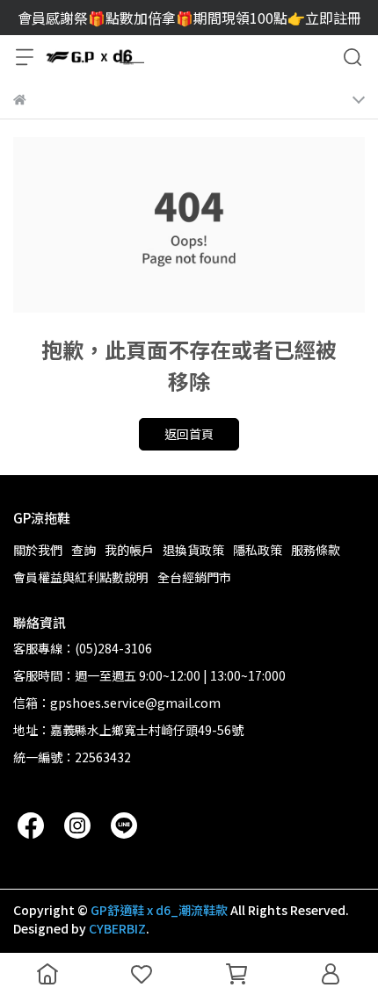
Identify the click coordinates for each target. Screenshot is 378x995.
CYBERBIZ (117, 928)
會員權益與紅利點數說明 (81, 577)
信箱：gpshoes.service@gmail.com (117, 702)
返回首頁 (189, 434)
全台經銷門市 (194, 577)
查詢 (83, 550)
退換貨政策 (193, 550)
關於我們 (37, 550)
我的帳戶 (129, 550)
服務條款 (315, 550)
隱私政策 (257, 550)
